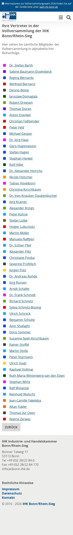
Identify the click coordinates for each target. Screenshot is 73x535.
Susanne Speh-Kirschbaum (29, 338)
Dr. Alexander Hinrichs (25, 171)
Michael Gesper (20, 133)
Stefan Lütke (18, 220)
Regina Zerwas (20, 419)
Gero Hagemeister (22, 146)
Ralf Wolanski (19, 388)
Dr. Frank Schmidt (22, 295)
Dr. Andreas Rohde (23, 276)
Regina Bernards (21, 78)
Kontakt (8, 497)
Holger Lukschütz (22, 227)
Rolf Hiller (16, 164)
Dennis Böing (19, 90)
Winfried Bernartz (22, 84)
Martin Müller (19, 233)
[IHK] (12, 17)
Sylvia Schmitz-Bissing (25, 307)
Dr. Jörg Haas (19, 140)
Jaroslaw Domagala (23, 96)
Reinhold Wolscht (22, 394)
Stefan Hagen (19, 152)
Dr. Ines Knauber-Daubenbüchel (33, 196)
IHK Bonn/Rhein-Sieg (39, 504)
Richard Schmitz (21, 301)
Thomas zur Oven (22, 413)
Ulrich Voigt (17, 363)
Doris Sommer (20, 332)
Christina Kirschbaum (25, 189)
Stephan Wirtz (19, 382)
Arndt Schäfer (19, 289)
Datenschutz (12, 493)
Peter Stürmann (21, 357)
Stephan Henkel (21, 158)
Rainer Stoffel (19, 344)
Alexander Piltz (20, 251)
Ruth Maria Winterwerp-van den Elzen (37, 375)
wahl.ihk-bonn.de (49, 7)
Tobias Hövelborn (22, 183)
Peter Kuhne (18, 214)
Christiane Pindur (22, 258)
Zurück (11, 427)
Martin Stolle (18, 351)
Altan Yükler (18, 406)
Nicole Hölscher (21, 177)
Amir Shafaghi (19, 326)
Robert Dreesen (21, 102)
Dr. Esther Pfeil (20, 245)
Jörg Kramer (18, 202)
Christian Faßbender (24, 121)
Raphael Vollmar (21, 369)
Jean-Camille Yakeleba (25, 400)
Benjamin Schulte (22, 320)
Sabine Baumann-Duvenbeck (30, 71)
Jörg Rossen (18, 282)
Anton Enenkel (20, 115)
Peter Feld (16, 127)
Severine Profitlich (22, 264)
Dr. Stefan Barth (21, 65)
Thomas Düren (20, 109)
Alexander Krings (21, 208)
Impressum (10, 489)
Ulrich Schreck (19, 313)
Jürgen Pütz (17, 270)
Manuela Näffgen (21, 239)
